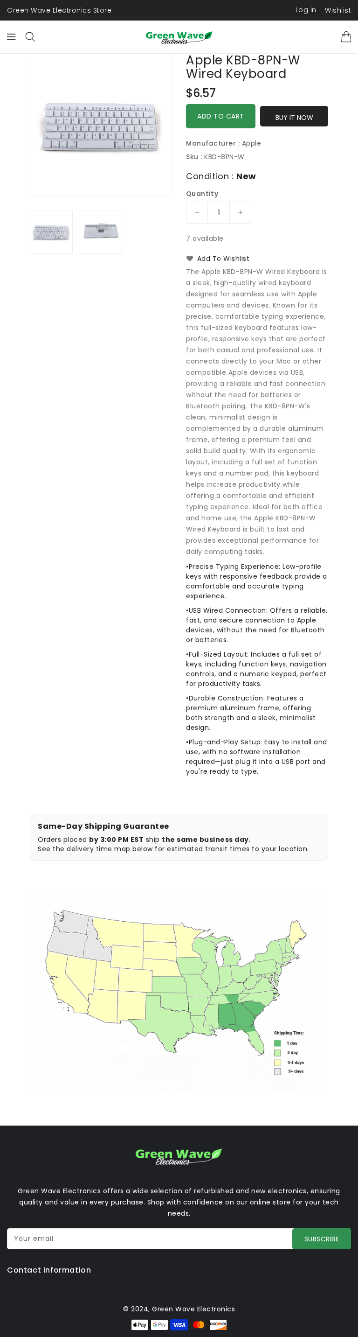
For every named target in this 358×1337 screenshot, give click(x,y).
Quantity (202, 193)
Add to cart (220, 116)
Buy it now (294, 117)
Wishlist (338, 10)
